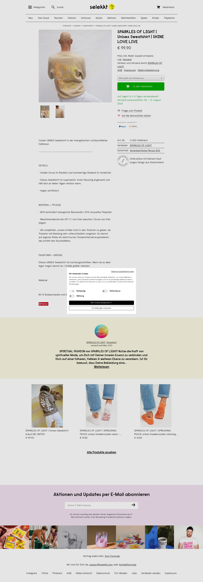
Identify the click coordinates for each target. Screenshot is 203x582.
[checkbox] (72, 291)
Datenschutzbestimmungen (122, 272)
